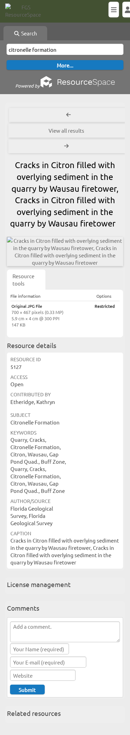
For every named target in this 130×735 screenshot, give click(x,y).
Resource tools (23, 280)
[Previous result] (68, 115)
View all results (66, 130)
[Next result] (67, 146)
